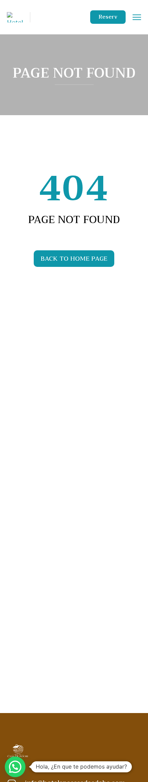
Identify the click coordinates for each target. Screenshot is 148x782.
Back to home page (74, 258)
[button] (15, 766)
